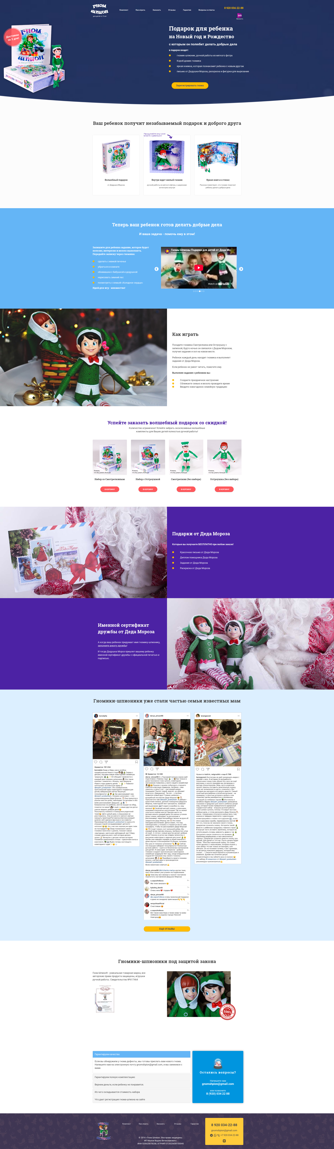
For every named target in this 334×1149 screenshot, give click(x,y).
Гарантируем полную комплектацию (115, 1077)
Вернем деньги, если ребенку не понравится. (119, 1084)
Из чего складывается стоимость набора (117, 1092)
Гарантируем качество (107, 1054)
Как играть (143, 1124)
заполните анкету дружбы (112, 645)
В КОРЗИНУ (110, 489)
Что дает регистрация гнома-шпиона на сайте (120, 1099)
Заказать (157, 10)
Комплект (126, 1124)
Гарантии (195, 1124)
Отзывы (177, 1124)
